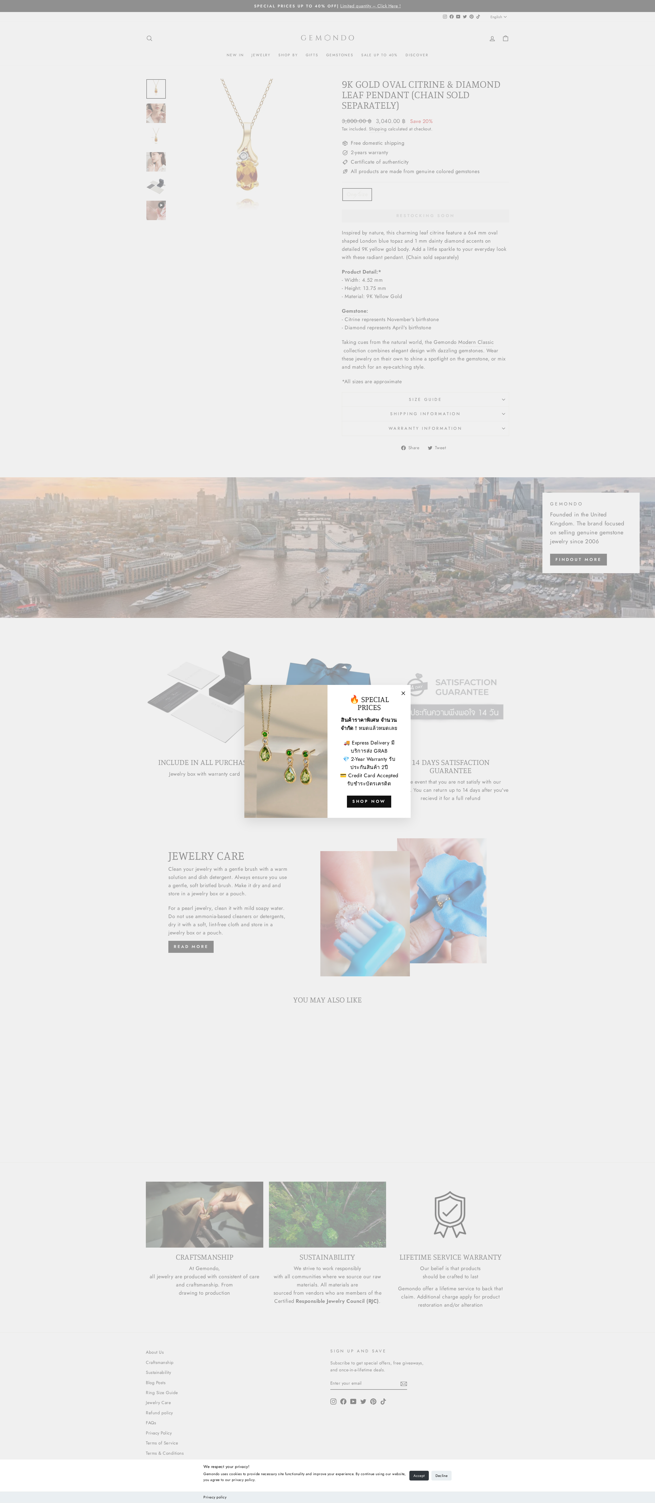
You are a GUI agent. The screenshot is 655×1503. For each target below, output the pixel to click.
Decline (441, 1475)
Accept (418, 1475)
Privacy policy (214, 1497)
